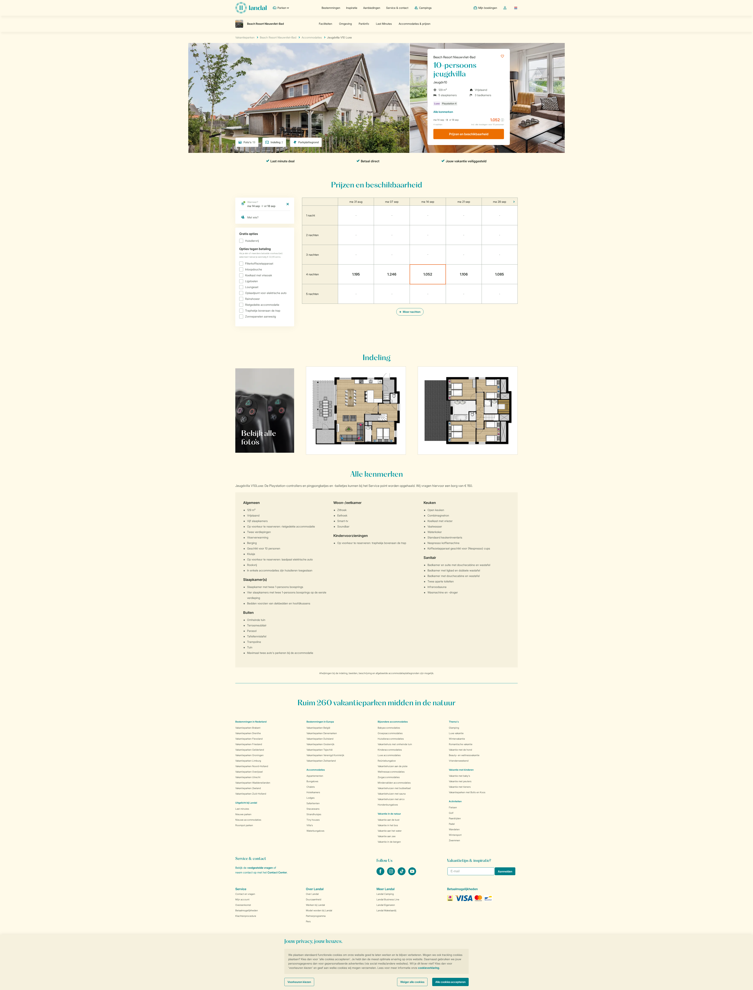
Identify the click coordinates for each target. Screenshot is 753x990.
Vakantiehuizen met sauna (392, 793)
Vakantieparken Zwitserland (321, 760)
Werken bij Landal (315, 904)
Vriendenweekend (458, 760)
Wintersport (455, 834)
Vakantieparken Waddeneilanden (252, 782)
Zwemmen (454, 840)
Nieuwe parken (243, 814)
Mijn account (242, 899)
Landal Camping (385, 893)
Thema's (454, 721)
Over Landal (312, 893)
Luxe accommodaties (389, 755)
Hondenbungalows (388, 804)
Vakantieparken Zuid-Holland (250, 793)
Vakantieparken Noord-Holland (251, 766)
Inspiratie (351, 7)
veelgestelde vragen (260, 867)
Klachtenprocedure (245, 915)
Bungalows (312, 781)
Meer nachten (411, 311)
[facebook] (380, 874)
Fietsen (453, 807)
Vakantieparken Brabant (247, 727)
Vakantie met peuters (460, 781)
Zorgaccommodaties (389, 777)
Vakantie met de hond (460, 749)
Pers (308, 921)
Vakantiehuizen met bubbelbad (394, 788)
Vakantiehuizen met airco (391, 799)
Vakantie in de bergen (389, 841)
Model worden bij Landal (319, 910)
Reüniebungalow (387, 760)
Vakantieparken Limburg (248, 760)
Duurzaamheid (313, 899)
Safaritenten (313, 803)
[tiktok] (402, 874)
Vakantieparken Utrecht (247, 777)
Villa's (309, 825)
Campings (425, 7)
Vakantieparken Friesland (248, 744)
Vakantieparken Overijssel (249, 771)
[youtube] (412, 874)
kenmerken (443, 111)
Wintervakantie (457, 738)
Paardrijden (455, 818)
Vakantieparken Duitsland (319, 738)
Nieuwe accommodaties (248, 819)
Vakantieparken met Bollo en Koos (467, 792)
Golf (451, 812)
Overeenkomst (243, 904)
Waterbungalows (315, 830)
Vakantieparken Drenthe (248, 733)
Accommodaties (315, 769)
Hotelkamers (313, 792)
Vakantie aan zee (387, 836)
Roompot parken (244, 825)
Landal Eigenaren (385, 904)
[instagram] (391, 874)
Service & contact (397, 7)
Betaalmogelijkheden (246, 910)
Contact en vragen (245, 893)
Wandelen (454, 829)
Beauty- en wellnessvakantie (464, 755)
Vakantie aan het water (390, 830)
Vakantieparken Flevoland (249, 738)
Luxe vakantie (456, 733)
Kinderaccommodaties (390, 749)
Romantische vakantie (460, 744)
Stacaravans (312, 808)
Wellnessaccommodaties (391, 771)
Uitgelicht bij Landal (246, 802)
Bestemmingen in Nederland (250, 721)
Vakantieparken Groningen (249, 755)
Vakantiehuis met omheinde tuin (395, 744)
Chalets (310, 786)
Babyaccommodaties (389, 727)
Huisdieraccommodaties (391, 738)
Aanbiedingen (371, 7)
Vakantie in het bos (388, 825)
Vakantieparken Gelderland (249, 749)
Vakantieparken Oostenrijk (320, 744)
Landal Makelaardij (386, 910)
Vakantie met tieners (460, 786)
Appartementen (314, 775)
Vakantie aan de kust (388, 819)
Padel (452, 823)
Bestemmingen (331, 7)
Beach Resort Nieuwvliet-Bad (454, 57)
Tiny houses (313, 819)
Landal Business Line (387, 899)
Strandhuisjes (313, 814)
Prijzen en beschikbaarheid (468, 134)
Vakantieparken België (318, 727)
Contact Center (277, 872)
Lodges (310, 797)
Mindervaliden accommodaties (394, 782)
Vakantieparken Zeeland (248, 788)
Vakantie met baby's (459, 775)
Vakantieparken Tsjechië (319, 749)
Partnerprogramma (316, 915)
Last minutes (242, 808)
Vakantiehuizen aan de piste (392, 766)
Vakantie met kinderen (461, 769)
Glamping (454, 727)
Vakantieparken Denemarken (321, 733)
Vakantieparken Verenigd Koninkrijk (325, 755)
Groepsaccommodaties (390, 733)
